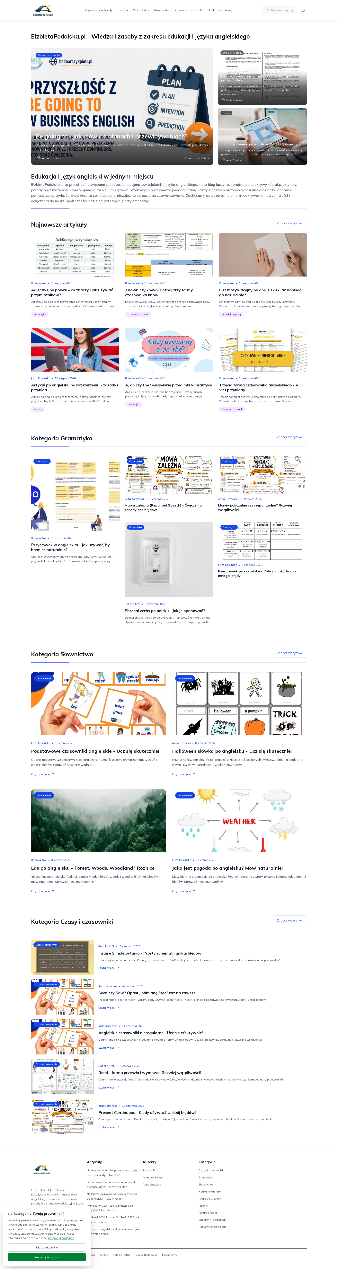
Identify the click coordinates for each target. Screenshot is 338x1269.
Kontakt (104, 1254)
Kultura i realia (208, 1212)
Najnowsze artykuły (98, 10)
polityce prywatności (61, 1238)
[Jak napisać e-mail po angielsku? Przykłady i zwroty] (262, 136)
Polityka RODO (121, 1254)
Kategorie (207, 1162)
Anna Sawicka (227, 499)
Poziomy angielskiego (213, 1227)
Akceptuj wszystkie (47, 1257)
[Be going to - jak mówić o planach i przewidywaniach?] (122, 106)
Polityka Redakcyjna (146, 1254)
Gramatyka (141, 10)
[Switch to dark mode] (303, 10)
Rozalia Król (39, 283)
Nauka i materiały (219, 10)
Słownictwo (162, 10)
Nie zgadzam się (47, 1247)
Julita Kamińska (40, 378)
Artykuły (94, 1162)
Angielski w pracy (232, 52)
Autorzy (149, 1162)
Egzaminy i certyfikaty (212, 1219)
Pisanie (122, 10)
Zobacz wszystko (289, 223)
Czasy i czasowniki (189, 10)
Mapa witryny (169, 1254)
